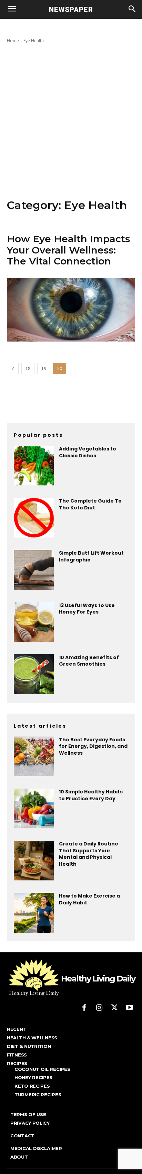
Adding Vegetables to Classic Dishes (87, 452)
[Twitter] (114, 1008)
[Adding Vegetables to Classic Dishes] (34, 465)
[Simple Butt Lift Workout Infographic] (34, 570)
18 (28, 368)
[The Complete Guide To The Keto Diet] (34, 517)
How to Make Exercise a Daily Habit (89, 899)
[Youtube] (129, 1008)
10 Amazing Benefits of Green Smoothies (89, 661)
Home (13, 41)
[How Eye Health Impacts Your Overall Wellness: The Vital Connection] (71, 310)
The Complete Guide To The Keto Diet (90, 504)
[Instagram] (99, 1008)
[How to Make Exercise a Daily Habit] (34, 912)
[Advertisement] (71, 121)
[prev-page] (13, 368)
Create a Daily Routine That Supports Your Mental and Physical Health (88, 853)
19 (43, 368)
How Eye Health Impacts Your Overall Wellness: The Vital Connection (68, 250)
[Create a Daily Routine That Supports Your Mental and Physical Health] (34, 860)
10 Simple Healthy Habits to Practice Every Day (91, 795)
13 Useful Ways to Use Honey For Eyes (87, 609)
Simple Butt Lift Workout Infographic (91, 556)
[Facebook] (84, 1008)
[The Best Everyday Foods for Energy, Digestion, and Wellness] (34, 756)
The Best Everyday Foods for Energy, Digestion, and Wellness (93, 746)
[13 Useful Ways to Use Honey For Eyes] (34, 622)
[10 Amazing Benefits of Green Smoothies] (34, 674)
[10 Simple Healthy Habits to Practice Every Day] (34, 808)
